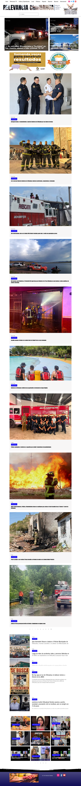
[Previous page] (32, 629)
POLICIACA (14, 119)
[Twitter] (73, 1)
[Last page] (51, 629)
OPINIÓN (35, 638)
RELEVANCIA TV (16, 724)
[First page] (30, 629)
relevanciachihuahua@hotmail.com (28, 774)
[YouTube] (64, 775)
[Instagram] (69, 1)
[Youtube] (75, 1)
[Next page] (48, 629)
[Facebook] (71, 1)
